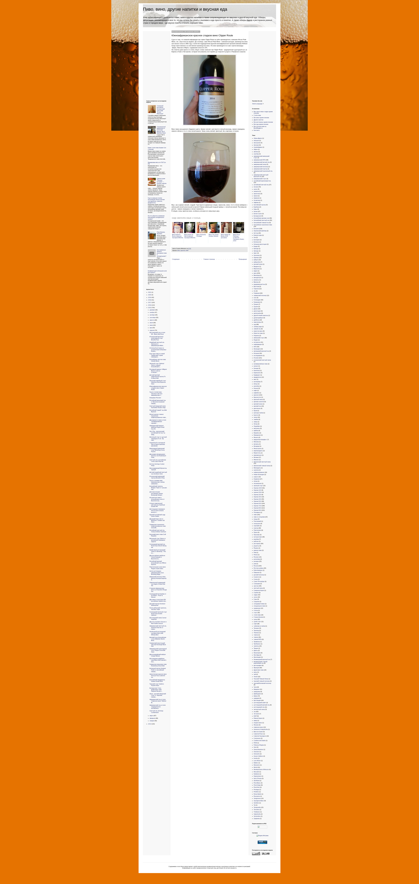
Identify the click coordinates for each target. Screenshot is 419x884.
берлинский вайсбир (260, 231)
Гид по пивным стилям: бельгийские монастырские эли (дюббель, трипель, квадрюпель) (156, 200)
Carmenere (257, 738)
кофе (255, 390)
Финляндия (257, 657)
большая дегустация (260, 244)
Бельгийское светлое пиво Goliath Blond (157, 360)
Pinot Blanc (257, 783)
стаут (255, 612)
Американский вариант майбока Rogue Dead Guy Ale (156, 427)
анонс (255, 189)
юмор (255, 720)
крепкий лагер (258, 404)
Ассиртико (257, 200)
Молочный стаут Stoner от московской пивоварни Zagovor (157, 540)
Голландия (257, 300)
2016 (150, 305)
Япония (256, 725)
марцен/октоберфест (260, 439)
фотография (258, 665)
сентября (153, 317)
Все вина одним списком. (261, 117)
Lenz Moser (257, 760)
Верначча (257, 269)
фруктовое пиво (259, 670)
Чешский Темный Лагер (261, 679)
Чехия (256, 676)
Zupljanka (257, 818)
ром (255, 563)
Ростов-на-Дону (258, 568)
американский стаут (260, 178)
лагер (255, 417)
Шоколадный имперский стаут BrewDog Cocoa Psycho (157, 450)
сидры (256, 595)
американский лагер (260, 164)
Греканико (257, 302)
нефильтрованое (259, 472)
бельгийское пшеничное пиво (263, 225)
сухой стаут (257, 621)
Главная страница (209, 259)
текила (256, 635)
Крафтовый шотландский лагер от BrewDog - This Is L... (157, 551)
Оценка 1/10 (257, 490)
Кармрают (257, 375)
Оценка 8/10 (257, 508)
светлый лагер (258, 588)
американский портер (260, 169)
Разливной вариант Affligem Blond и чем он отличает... (158, 371)
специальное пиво (259, 606)
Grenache (257, 754)
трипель (256, 646)
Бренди (256, 248)
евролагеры (257, 322)
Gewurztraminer (258, 749)
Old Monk (256, 780)
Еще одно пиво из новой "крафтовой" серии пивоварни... (157, 355)
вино (178, 250)
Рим (255, 552)
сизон (255, 597)
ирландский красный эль (261, 351)
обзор (255, 481)
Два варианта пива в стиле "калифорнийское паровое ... (157, 421)
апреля (152, 330)
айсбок (256, 152)
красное (183, 250)
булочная (257, 255)
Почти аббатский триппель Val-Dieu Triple (157, 608)
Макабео (256, 433)
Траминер (257, 641)
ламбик (256, 419)
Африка (256, 202)
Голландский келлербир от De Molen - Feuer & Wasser (157, 595)
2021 (150, 292)
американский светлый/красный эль (261, 175)
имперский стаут (259, 338)
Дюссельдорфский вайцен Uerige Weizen (157, 655)
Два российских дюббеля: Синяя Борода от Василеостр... (157, 557)
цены (255, 672)
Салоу (256, 579)
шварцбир (257, 691)
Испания (256, 353)
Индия (256, 340)
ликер (255, 422)
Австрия (256, 145)
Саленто (256, 577)
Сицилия (256, 601)
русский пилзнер (259, 575)
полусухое (257, 523)
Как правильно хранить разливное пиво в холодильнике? (162, 253)
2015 (150, 307)
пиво (255, 514)
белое (256, 211)
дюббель (256, 320)
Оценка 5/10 (257, 501)
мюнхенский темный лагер (262, 465)
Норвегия (257, 479)
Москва (256, 457)
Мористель (257, 453)
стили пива (257, 615)
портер (256, 528)
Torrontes (256, 809)
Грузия (256, 306)
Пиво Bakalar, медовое (161, 232)
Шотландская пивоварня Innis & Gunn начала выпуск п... (157, 510)
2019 (150, 297)
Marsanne (257, 765)
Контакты (257, 130)
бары (255, 209)
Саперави (257, 583)
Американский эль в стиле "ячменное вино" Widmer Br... (157, 701)
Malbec (256, 763)
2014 (150, 724)
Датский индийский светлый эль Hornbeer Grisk (158, 473)
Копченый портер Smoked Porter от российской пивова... (157, 670)
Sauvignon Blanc (259, 801)
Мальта (256, 437)
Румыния (256, 572)
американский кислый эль (262, 162)
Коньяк (256, 388)
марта (152, 715)
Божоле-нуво (258, 235)
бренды (256, 251)
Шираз (256, 696)
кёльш (256, 384)
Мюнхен (256, 459)
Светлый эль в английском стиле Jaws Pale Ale (157, 460)
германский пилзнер (260, 295)
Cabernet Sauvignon (260, 736)
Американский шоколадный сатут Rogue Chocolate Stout (158, 650)
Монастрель (257, 448)
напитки (256, 470)
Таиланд (256, 630)
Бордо (256, 246)
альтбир (256, 154)
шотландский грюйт (260, 702)
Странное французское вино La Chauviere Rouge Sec (158, 590)
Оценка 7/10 (257, 506)
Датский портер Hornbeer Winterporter (157, 604)
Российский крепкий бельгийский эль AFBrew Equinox (157, 563)
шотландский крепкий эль (262, 705)
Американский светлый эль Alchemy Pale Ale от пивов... (157, 627)
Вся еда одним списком (261, 124)
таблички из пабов (259, 626)
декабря (152, 310)
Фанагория (257, 653)
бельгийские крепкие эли (261, 218)
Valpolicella (257, 814)
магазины (257, 428)
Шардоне (256, 689)
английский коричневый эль (262, 181)
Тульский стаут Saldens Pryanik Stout (156, 684)
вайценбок (257, 262)
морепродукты (258, 451)
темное (256, 637)
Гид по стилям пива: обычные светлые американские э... (155, 393)
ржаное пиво (258, 550)
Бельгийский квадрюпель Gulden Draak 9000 (157, 680)
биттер (256, 233)
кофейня (256, 393)
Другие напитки (258, 120)
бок (255, 237)
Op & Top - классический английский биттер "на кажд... (157, 433)
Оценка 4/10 (257, 499)
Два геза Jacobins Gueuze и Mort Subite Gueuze (158, 622)
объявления (257, 483)
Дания (256, 309)
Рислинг (256, 557)
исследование (258, 355)
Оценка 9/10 (257, 510)
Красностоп (257, 397)
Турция (256, 648)
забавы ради (258, 326)
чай (255, 674)
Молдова (256, 446)
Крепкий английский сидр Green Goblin (157, 515)
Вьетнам (256, 286)
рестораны (257, 543)
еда (255, 324)
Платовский (257, 521)
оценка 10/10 (258, 492)
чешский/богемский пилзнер (262, 683)
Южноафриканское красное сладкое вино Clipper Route (158, 388)
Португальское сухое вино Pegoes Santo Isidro (157, 567)
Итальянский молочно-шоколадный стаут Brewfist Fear (156, 338)
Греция (256, 304)
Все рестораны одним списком (263, 122)
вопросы (256, 280)
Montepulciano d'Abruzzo (261, 769)
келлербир (257, 381)
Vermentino (257, 816)
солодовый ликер (259, 604)
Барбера (256, 207)
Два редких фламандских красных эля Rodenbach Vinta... (157, 455)
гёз (255, 291)
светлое (256, 586)
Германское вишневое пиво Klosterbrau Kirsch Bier (158, 665)
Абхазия (256, 140)
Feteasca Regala (259, 745)
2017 (150, 302)
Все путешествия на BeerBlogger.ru (260, 127)
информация (258, 344)
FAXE (255, 743)
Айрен (256, 149)
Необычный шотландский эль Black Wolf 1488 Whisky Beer (157, 633)
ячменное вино (258, 727)
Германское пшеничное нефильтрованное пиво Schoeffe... (157, 526)
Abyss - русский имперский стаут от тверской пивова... (157, 695)
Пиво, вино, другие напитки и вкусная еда (185, 9)
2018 (150, 300)
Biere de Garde (258, 731)
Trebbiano (257, 812)
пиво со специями (259, 517)
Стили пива (257, 115)
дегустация (257, 311)
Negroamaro (257, 776)
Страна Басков (258, 617)
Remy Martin (257, 794)
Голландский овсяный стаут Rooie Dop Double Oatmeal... (158, 613)
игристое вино (258, 331)
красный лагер (258, 399)
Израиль (256, 335)
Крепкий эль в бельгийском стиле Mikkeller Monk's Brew (157, 639)
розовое (256, 561)
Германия (257, 293)
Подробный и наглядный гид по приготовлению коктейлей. (157, 444)
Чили (255, 687)
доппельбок (257, 313)
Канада (256, 368)
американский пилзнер (261, 166)
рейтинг (256, 541)
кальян (256, 366)
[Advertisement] (155, 64)
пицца (256, 519)
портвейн (257, 526)
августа (152, 320)
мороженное (258, 455)
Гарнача (256, 288)
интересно (257, 342)
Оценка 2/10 (257, 494)
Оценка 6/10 (257, 503)
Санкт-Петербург (259, 581)
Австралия (257, 143)
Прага (255, 532)
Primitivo (256, 792)
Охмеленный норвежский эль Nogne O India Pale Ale (157, 584)
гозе (255, 297)
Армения (256, 198)
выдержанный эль (259, 284)
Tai (254, 805)
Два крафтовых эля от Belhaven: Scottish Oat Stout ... (157, 520)
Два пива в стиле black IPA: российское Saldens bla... (158, 600)
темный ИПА (258, 639)
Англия (256, 187)
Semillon (256, 803)
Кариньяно (257, 373)
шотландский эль (259, 707)
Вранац (256, 282)
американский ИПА (260, 160)
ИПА (255, 347)
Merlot (255, 767)
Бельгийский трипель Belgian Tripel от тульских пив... (158, 487)
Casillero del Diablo (259, 740)
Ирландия (257, 349)
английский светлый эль (261, 184)
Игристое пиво (258, 333)
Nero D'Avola (258, 778)
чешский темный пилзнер (262, 681)
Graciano (256, 751)
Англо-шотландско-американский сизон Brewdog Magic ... (156, 572)
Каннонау (257, 370)
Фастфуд (256, 655)
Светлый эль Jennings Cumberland (156, 711)
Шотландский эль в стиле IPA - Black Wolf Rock (157, 333)
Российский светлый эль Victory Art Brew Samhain (157, 531)
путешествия (258, 537)
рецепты (256, 546)
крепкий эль (257, 406)
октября (152, 315)
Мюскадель (257, 468)
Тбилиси (256, 633)
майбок (256, 430)
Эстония (256, 714)
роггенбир (257, 559)
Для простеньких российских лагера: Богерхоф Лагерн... (156, 493)
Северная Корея (259, 590)
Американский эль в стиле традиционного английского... (157, 706)
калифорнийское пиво (260, 364)
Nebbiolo (256, 774)
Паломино (257, 512)
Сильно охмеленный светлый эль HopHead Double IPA (157, 505)
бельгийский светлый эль (261, 220)
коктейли (256, 386)
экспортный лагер (259, 709)
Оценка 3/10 (257, 497)
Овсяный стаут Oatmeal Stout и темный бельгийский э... (156, 365)
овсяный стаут (258, 485)
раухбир (256, 539)
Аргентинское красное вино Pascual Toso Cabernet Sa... (158, 675)
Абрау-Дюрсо (258, 138)
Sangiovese (257, 798)
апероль (256, 191)
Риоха (256, 555)
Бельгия (256, 228)
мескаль (256, 444)
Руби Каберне (258, 570)
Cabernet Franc (258, 734)
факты (256, 650)
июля (151, 322)
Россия (256, 566)
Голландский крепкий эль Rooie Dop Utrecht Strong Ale (157, 545)
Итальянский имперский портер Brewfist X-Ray (157, 477)
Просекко (256, 535)
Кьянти (256, 415)
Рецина (256, 548)
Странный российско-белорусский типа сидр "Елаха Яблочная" (161, 109)
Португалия (257, 530)
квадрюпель (257, 377)
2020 (150, 295)
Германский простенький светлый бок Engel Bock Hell (157, 644)
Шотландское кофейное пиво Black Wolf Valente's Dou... (157, 660)
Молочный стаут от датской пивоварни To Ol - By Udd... (158, 438)
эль (255, 711)
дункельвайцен (258, 318)
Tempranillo (257, 807)
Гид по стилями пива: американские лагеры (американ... (157, 482)
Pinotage (256, 789)
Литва (255, 424)
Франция (256, 667)
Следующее (176, 259)
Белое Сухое (258, 213)
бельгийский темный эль (261, 222)
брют (255, 253)
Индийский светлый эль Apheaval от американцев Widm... (156, 344)
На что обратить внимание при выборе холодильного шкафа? (156, 217)
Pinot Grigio (257, 785)
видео (255, 271)
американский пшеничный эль (263, 171)
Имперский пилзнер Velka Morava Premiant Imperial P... (157, 578)
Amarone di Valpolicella (261, 729)
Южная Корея (258, 718)
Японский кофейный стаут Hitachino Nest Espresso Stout (157, 382)
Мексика (256, 442)
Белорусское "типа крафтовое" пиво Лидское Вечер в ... (156, 689)
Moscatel (256, 772)
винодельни (257, 277)
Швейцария (257, 694)
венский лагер (258, 264)
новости (256, 477)
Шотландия (257, 700)
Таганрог (256, 628)
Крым (255, 410)
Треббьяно (257, 644)
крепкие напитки (259, 401)
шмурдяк (256, 698)
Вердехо (256, 266)
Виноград (257, 275)
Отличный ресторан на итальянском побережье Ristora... (157, 349)
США (255, 624)
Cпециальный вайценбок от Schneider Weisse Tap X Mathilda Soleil (161, 130)
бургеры (256, 257)
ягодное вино (258, 723)
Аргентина (257, 193)
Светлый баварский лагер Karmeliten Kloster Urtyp (157, 406)
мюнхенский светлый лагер (262, 462)
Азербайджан (258, 147)
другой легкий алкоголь (261, 315)
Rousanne (257, 796)
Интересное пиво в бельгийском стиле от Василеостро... (157, 499)
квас (255, 379)
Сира (255, 599)
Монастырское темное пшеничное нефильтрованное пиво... (158, 416)
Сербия (256, 592)
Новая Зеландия (259, 474)
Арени (256, 196)
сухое (255, 619)
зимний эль (257, 329)
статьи (256, 610)
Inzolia (256, 758)
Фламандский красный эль (262, 659)
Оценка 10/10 (258, 488)
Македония (257, 435)
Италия (256, 358)
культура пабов (258, 413)
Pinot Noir (257, 787)
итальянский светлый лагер (262, 360)
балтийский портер (260, 205)
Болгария (257, 240)
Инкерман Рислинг (155, 398)
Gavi (255, 747)
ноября (152, 312)
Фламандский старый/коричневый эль (260, 662)
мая (151, 327)
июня (151, 325)
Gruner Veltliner (258, 756)
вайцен (256, 260)
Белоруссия (257, 216)
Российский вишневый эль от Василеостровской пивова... (157, 402)
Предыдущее (243, 259)
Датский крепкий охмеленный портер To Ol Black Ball (157, 376)
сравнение (257, 608)
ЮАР (187, 250)
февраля (153, 718)
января (152, 721)
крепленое (257, 408)
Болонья (256, 242)
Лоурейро (257, 426)
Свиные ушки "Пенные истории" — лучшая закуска (161, 181)
